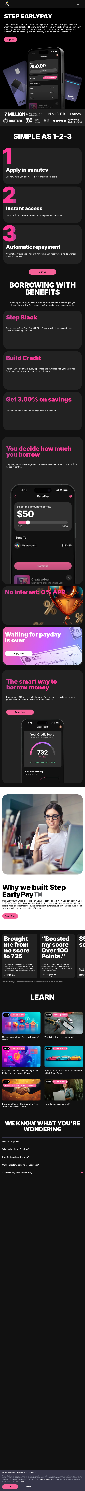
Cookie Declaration (45, 1479)
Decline (28, 1486)
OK (10, 1487)
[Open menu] (78, 4)
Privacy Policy (19, 1481)
